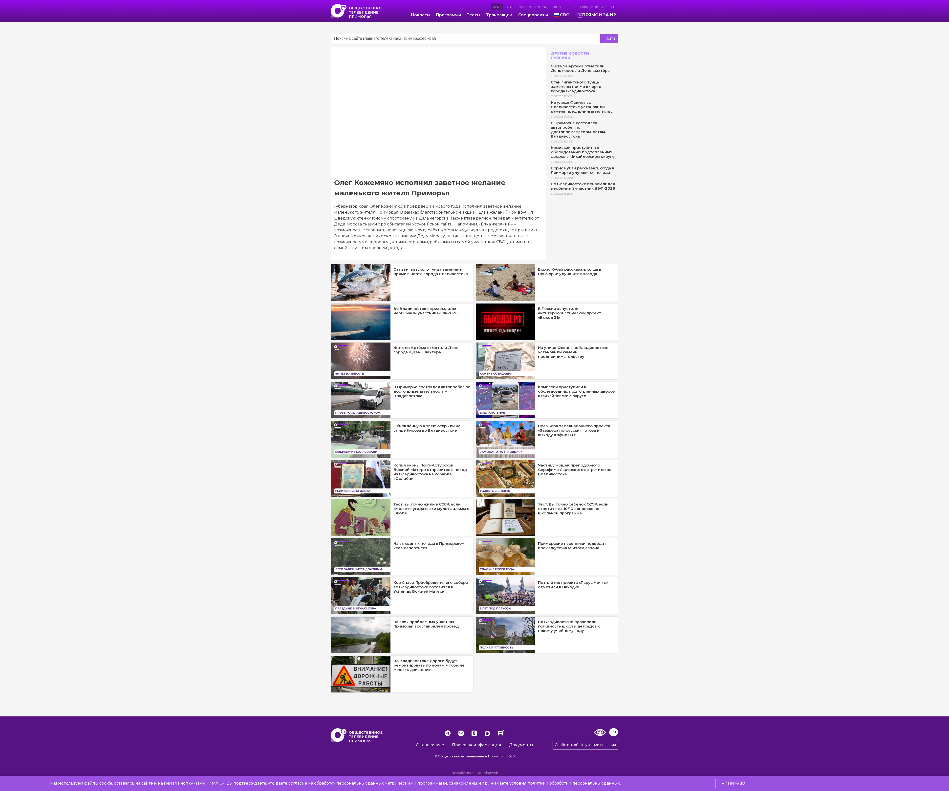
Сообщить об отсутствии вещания (585, 745)
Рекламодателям (532, 7)
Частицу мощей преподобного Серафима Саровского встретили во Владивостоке (574, 469)
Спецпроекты (533, 15)
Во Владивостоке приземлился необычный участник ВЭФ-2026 (583, 186)
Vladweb (491, 773)
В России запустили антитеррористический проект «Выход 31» (569, 313)
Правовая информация (476, 745)
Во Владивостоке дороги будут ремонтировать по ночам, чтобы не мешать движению (429, 665)
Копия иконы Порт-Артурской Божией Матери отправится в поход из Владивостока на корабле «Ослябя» (430, 472)
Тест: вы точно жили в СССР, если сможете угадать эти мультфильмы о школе (431, 508)
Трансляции (499, 15)
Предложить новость (598, 7)
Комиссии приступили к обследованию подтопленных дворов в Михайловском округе (583, 152)
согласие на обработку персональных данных (336, 783)
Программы (448, 15)
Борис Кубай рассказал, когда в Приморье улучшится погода (582, 170)
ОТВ (510, 7)
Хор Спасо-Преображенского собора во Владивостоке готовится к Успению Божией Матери (430, 587)
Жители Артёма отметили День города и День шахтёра (580, 68)
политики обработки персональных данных (574, 783)
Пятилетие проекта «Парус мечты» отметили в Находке (573, 584)
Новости (420, 15)
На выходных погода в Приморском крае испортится (429, 545)
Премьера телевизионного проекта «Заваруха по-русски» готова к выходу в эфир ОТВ (574, 430)
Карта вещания (563, 7)
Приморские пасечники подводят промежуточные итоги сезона (572, 545)
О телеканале (430, 745)
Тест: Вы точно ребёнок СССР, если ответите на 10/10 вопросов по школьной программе (573, 508)
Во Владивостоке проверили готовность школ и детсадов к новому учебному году (569, 626)
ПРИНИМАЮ (731, 783)
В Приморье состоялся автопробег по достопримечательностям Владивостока (578, 130)
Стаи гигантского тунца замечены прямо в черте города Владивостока (576, 86)
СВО (565, 15)
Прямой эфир (599, 15)
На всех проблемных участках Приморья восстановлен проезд (426, 624)
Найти (609, 38)
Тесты (473, 15)
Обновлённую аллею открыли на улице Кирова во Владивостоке (426, 428)
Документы (521, 745)
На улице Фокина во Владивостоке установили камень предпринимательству (582, 107)
